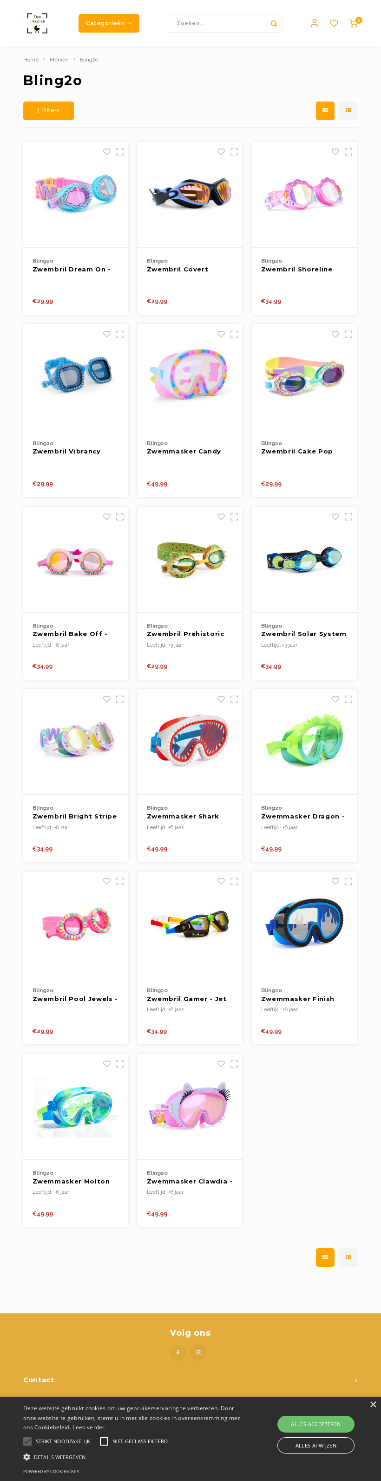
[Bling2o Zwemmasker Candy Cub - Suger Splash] (190, 377)
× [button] (372, 1404)
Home (31, 59)
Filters (51, 111)
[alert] (190, 1439)
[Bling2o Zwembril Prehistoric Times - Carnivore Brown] (190, 560)
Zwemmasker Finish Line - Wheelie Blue (298, 999)
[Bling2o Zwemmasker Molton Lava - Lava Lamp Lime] (76, 1107)
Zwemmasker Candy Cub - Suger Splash (184, 451)
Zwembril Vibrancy (67, 451)
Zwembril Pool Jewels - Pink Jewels (75, 999)
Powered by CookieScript (51, 1471)
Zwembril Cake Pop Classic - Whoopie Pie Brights (301, 451)
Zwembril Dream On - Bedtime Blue (72, 269)
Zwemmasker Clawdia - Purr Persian (190, 1181)
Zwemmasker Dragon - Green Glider (303, 816)
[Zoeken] (273, 23)
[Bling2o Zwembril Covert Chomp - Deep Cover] (190, 195)
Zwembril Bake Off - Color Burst (70, 634)
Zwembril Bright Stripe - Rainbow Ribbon (75, 816)
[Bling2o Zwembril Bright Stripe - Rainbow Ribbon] (76, 742)
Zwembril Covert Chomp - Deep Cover (185, 269)
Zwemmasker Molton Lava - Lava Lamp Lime (74, 1181)
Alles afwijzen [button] (316, 1445)
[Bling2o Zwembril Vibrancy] (76, 377)
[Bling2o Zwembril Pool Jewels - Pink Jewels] (76, 925)
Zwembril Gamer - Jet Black (187, 999)
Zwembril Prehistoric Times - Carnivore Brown (185, 634)
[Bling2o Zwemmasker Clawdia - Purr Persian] (190, 1107)
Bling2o (89, 59)
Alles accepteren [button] (316, 1423)
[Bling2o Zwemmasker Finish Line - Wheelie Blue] (304, 925)
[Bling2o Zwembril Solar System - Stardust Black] (304, 560)
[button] (132, 1456)
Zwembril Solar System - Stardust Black (304, 634)
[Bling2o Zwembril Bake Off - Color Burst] (76, 560)
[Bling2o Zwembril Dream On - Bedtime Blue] (76, 195)
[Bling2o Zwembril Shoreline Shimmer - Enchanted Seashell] (304, 195)
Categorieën (105, 23)
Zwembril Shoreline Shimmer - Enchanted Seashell (300, 269)
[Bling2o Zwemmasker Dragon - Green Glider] (304, 742)
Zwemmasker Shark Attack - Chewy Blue (184, 816)
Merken (59, 59)
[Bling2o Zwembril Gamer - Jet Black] (190, 925)
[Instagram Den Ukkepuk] (198, 1353)
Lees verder (88, 1427)
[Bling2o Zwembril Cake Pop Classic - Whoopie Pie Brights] (304, 377)
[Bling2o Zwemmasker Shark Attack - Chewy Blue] (190, 742)
